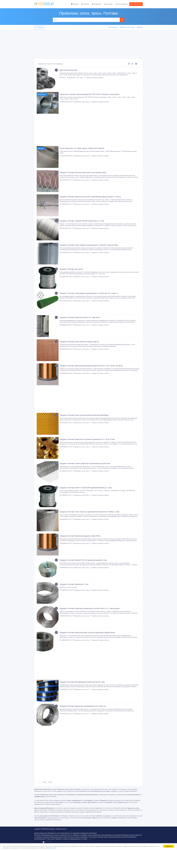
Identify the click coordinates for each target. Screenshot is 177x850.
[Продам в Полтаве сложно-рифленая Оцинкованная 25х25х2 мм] (48, 472)
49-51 (50, 782)
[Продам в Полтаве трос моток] (48, 278)
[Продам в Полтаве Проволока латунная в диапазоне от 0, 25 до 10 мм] (48, 448)
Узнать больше (51, 848)
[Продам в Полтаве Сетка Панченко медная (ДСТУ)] (48, 350)
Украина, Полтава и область (94, 77)
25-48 (44, 782)
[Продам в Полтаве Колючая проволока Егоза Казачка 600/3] (48, 181)
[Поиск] (122, 20)
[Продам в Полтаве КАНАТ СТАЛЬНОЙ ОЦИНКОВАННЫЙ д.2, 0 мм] (48, 496)
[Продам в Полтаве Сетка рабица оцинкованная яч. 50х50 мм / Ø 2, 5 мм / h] (48, 302)
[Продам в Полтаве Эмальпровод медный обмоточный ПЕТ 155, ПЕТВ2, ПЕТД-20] (48, 374)
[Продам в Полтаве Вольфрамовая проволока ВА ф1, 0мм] (48, 690)
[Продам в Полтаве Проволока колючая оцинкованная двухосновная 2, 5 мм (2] (48, 205)
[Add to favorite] (56, 70)
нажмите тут (90, 839)
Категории (109, 4)
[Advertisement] (88, 43)
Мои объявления (122, 4)
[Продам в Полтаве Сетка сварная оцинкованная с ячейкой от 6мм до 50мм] (48, 254)
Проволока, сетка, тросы (127, 27)
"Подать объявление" (130, 791)
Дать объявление (136, 4)
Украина (75, 4)
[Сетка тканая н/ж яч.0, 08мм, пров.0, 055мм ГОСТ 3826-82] (48, 157)
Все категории (113, 27)
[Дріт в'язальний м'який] (48, 79)
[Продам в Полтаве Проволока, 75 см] (48, 593)
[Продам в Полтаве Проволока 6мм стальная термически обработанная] (48, 641)
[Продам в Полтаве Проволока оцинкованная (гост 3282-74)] (48, 715)
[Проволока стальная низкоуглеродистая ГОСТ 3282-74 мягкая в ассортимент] (48, 103)
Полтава (86, 4)
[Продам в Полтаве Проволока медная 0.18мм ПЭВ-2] (48, 544)
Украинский (97, 4)
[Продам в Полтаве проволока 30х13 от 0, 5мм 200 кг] (48, 326)
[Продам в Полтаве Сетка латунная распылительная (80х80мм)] (48, 424)
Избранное (40, 27)
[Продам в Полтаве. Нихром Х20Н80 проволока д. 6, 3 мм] (48, 229)
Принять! (169, 846)
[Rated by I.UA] (47, 842)
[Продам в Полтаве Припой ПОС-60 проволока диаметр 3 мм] (48, 569)
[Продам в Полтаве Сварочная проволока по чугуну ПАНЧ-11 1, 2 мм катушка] (48, 617)
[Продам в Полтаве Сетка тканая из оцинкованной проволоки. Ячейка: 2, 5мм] (48, 520)
